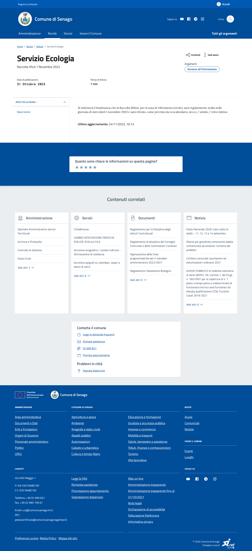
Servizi (68, 33)
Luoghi (189, 457)
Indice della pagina (25, 102)
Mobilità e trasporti (140, 435)
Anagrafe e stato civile (85, 429)
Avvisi (188, 417)
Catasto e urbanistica (85, 447)
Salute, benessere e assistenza (147, 441)
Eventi (189, 451)
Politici (19, 447)
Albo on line (135, 478)
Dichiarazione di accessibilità (146, 509)
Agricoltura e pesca (83, 417)
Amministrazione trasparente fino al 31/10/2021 (151, 494)
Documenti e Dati (26, 423)
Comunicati (192, 423)
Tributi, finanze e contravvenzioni (149, 447)
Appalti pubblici (81, 435)
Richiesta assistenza (84, 484)
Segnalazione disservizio (87, 497)
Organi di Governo (26, 435)
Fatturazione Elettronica (143, 515)
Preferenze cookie (26, 538)
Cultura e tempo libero (85, 454)
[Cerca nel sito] (230, 19)
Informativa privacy (140, 521)
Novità (52, 33)
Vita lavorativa (137, 460)
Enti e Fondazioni (26, 429)
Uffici (18, 454)
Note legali (135, 503)
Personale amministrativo (31, 441)
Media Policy (48, 538)
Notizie (189, 429)
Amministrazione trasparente (147, 484)
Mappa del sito (67, 538)
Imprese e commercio (142, 429)
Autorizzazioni (80, 441)
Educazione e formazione (144, 417)
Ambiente (77, 423)
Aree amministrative (28, 417)
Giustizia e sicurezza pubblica (146, 423)
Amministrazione (30, 33)
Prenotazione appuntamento (90, 491)
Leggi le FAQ (79, 478)
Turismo (133, 454)
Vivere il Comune (90, 33)
